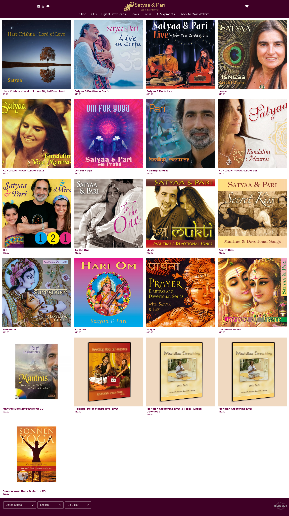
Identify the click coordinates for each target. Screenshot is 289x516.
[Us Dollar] (78, 504)
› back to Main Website (194, 14)
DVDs (147, 14)
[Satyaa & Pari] (144, 6)
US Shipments (165, 14)
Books (134, 14)
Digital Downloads (113, 14)
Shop (82, 14)
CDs (94, 14)
